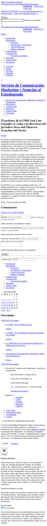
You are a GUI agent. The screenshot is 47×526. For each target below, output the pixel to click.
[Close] (2, 215)
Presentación (10, 38)
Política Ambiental (18, 49)
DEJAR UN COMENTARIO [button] (12, 213)
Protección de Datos (13, 412)
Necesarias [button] (5, 488)
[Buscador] (38, 14)
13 (9, 302)
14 (12, 302)
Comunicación (11, 51)
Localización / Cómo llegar (21, 45)
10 (2, 302)
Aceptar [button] (5, 443)
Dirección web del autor (10, 239)
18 (5, 305)
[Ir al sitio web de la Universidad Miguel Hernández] (19, 4)
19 (7, 305)
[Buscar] (2, 23)
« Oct (3, 310)
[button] (10, 40)
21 (12, 305)
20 (9, 305)
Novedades (10, 62)
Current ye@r (7, 259)
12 (7, 302)
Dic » (9, 310)
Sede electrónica (10, 11)
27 (9, 308)
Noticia (4, 136)
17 (2, 305)
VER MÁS (10, 320)
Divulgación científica (19, 56)
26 (7, 308)
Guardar (4, 254)
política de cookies (38, 429)
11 (5, 302)
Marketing (10, 58)
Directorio (14, 43)
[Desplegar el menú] (4, 16)
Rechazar (14, 443)
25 (5, 308)
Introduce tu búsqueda (32, 20)
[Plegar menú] (6, 34)
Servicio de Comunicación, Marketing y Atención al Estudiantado (23, 89)
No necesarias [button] (6, 505)
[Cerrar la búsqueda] (2, 25)
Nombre (4, 217)
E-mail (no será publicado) (11, 228)
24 (2, 308)
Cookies (9, 417)
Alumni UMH (11, 60)
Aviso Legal (10, 410)
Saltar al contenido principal (11, 2)
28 (12, 308)
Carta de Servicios (17, 47)
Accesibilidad (11, 415)
